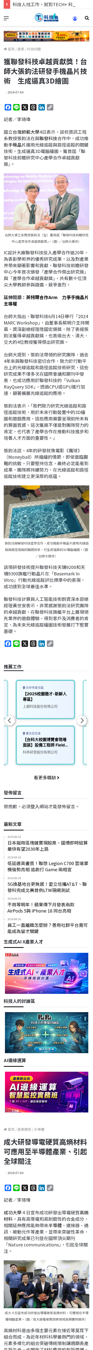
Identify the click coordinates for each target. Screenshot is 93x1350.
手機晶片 (17, 144)
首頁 (11, 48)
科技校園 (34, 48)
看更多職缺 (45, 777)
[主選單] (6, 19)
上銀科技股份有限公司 (40, 706)
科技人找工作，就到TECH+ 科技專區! (50, 4)
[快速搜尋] (86, 19)
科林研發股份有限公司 (40, 752)
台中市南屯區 (34, 688)
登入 (35, 806)
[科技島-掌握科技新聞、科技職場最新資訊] (46, 17)
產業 (20, 48)
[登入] (75, 20)
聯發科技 (48, 138)
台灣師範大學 (26, 132)
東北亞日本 (33, 733)
